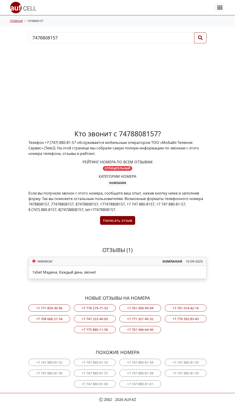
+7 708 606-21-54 (49, 319)
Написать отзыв (117, 220)
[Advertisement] (117, 86)
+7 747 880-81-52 (49, 362)
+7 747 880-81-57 (95, 373)
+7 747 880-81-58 (140, 373)
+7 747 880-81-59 (186, 373)
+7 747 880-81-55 (186, 362)
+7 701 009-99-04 (140, 308)
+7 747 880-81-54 (140, 362)
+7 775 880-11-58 (95, 329)
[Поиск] (200, 37)
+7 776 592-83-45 (186, 319)
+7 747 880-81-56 (49, 373)
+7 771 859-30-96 (49, 308)
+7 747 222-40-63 (95, 319)
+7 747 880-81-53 (95, 362)
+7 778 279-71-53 (95, 308)
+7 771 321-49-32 (140, 319)
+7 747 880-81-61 (140, 384)
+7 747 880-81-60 (95, 384)
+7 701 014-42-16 (186, 308)
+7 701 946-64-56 (140, 329)
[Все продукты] (220, 8)
